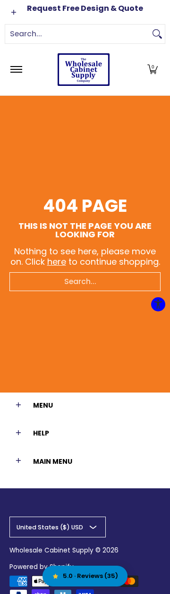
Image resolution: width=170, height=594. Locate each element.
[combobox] (77, 34)
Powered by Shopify (41, 566)
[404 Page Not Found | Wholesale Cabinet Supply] (84, 70)
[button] (152, 69)
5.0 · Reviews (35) (90, 575)
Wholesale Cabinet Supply (51, 550)
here (56, 262)
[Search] (157, 34)
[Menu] (15, 69)
